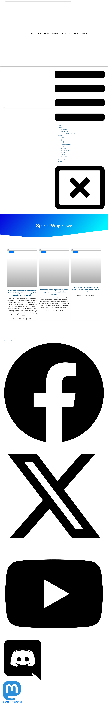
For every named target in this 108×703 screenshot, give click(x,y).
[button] (80, 96)
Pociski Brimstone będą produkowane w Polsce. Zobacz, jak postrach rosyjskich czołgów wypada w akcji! (22, 293)
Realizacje (55, 33)
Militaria (63, 152)
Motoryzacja (65, 150)
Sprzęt (63, 143)
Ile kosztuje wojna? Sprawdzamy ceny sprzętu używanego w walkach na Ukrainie (54, 292)
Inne (62, 158)
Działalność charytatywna (69, 133)
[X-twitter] (54, 547)
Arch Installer (73, 33)
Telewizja (64, 156)
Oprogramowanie (66, 144)
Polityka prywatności (7, 340)
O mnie (39, 33)
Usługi (46, 33)
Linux (62, 146)
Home (31, 33)
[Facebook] (54, 444)
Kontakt (84, 33)
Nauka (63, 154)
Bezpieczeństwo (66, 141)
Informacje (64, 129)
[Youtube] (54, 639)
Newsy (64, 33)
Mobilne (63, 148)
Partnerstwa (64, 131)
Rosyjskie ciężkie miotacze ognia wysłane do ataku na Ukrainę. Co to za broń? (86, 290)
